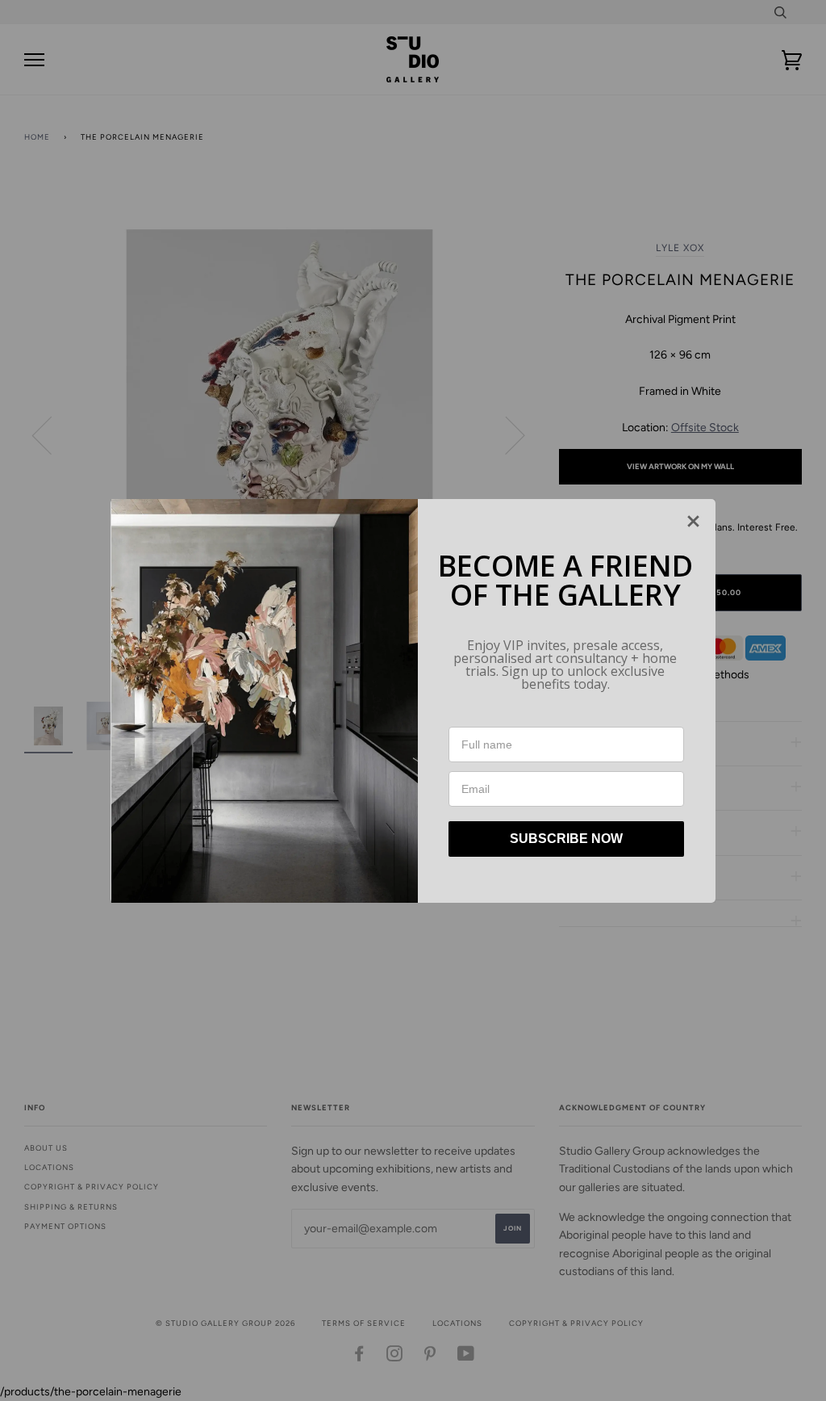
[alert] (413, 701)
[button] (693, 521)
